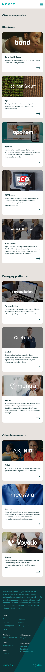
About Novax (7, 619)
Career (21, 623)
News (5, 629)
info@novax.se (8, 646)
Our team (6, 623)
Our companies (8, 626)
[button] (41, 4)
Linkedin (6, 654)
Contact (21, 619)
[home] (20, 4)
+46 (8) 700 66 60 (10, 638)
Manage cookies (24, 626)
